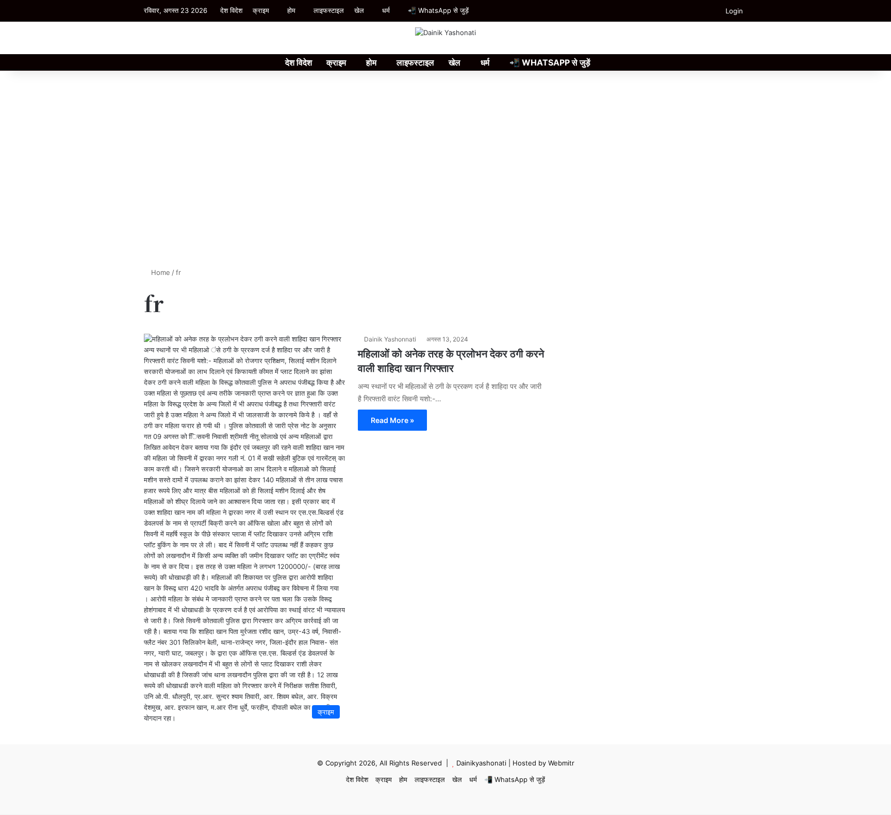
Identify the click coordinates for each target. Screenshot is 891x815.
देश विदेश (231, 10)
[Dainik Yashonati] (445, 32)
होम (291, 10)
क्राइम (261, 10)
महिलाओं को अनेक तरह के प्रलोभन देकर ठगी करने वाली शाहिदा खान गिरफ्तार (451, 360)
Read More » (392, 420)
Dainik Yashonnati (390, 339)
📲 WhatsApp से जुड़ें (438, 10)
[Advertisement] (445, 179)
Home (159, 272)
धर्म (386, 10)
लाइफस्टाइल (329, 10)
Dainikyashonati (481, 763)
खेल (359, 10)
